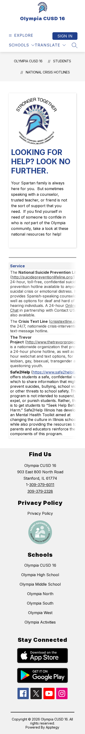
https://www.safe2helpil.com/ (59, 372)
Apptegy (52, 727)
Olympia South (40, 603)
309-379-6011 (41, 484)
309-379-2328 (40, 491)
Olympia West (40, 612)
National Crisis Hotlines (48, 72)
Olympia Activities (40, 622)
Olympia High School (40, 574)
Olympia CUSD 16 (28, 61)
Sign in (64, 36)
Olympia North (40, 593)
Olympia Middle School (40, 584)
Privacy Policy (40, 513)
